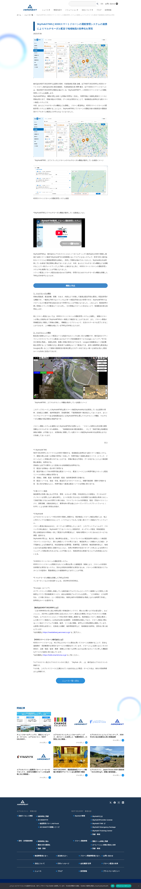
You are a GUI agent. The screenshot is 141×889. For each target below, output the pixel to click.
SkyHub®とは (97, 816)
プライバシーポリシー (111, 871)
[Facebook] (114, 802)
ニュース (38, 871)
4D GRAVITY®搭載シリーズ (49, 827)
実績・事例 (96, 834)
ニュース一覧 (28, 15)
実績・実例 (42, 848)
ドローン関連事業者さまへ (90, 856)
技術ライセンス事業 (26, 816)
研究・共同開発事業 (26, 841)
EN (102, 3)
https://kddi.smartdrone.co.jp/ (55, 655)
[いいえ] (138, 886)
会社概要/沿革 (85, 863)
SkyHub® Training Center (102, 831)
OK (113, 886)
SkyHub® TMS (97, 823)
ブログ (99, 10)
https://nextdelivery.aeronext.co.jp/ (56, 632)
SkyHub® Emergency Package (104, 827)
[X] (110, 802)
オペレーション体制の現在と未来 (104, 845)
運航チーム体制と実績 (100, 841)
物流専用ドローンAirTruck (49, 823)
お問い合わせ (110, 4)
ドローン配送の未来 (110, 863)
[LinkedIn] (123, 802)
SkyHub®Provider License (102, 820)
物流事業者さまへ (41, 856)
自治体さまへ (63, 856)
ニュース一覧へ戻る (70, 680)
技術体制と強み (43, 841)
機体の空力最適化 (44, 845)
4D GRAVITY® (43, 820)
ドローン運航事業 (81, 841)
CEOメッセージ (63, 863)
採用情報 (108, 10)
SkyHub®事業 (80, 816)
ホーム (19, 15)
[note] (119, 802)
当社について (40, 863)
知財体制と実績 (43, 816)
